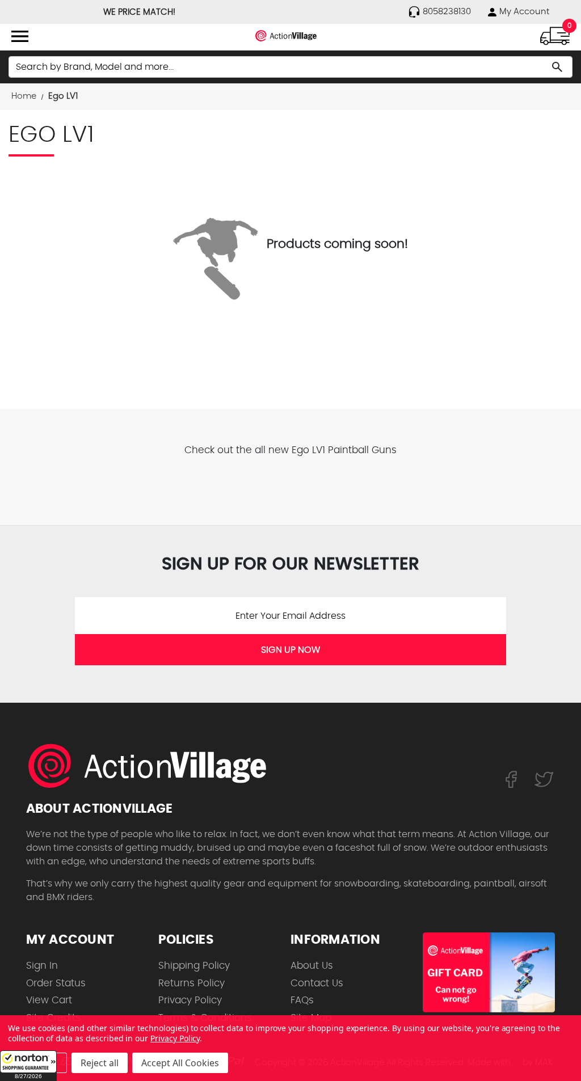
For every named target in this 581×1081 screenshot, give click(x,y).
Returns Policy (191, 983)
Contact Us (316, 983)
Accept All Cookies (180, 1063)
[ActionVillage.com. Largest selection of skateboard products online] (153, 765)
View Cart (49, 1000)
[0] (555, 35)
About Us (311, 965)
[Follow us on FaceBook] (511, 778)
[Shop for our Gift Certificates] (489, 972)
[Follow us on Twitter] (544, 778)
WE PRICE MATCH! (139, 12)
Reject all (100, 1063)
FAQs (302, 1000)
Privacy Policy (190, 1000)
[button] (28, 1065)
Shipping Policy (194, 965)
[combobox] (290, 67)
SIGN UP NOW (290, 649)
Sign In (42, 965)
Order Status (56, 983)
